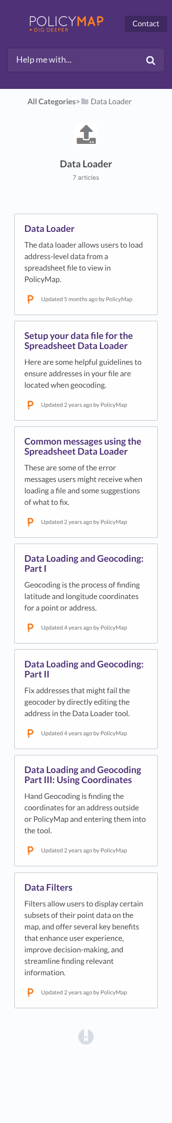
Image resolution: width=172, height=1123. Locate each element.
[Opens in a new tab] (86, 1036)
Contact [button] (145, 23)
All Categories (52, 101)
